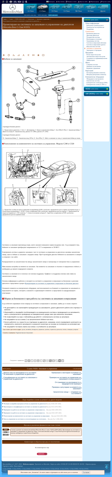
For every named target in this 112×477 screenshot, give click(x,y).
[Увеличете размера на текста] (18, 55)
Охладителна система (93, 37)
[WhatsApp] (47, 360)
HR (74, 464)
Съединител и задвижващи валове (97, 58)
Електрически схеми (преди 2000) (97, 82)
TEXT (5, 429)
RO (76, 464)
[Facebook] (29, 360)
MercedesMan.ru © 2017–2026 (12, 464)
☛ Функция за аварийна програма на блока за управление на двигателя (31, 404)
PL (79, 464)
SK (81, 464)
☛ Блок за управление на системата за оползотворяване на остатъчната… (32, 419)
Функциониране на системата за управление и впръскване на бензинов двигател (51, 283)
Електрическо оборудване (95, 77)
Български (52, 1)
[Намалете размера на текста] (13, 55)
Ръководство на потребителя (95, 27)
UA (69, 464)
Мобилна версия (28, 464)
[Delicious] (56, 360)
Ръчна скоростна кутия (94, 54)
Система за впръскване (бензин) (96, 43)
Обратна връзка (95, 1)
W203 (53, 15)
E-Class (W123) (45, 469)
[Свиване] (107, 20)
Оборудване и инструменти (95, 79)
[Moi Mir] (38, 360)
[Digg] (59, 360)
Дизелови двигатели (93, 35)
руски (23, 329)
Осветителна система (93, 81)
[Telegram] (41, 360)
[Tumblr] (53, 360)
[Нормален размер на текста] (23, 55)
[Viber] (44, 360)
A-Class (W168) (7, 469)
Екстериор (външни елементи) (96, 72)
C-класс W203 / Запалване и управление (42, 369)
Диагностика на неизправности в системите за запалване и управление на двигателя (20, 373)
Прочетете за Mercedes (42, 464)
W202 (42, 15)
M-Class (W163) (83, 469)
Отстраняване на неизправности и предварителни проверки (68, 383)
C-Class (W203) (36, 469)
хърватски (53, 329)
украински (41, 329)
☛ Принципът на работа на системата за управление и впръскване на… (31, 410)
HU (83, 464)
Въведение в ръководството (95, 25)
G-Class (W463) (74, 469)
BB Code (6, 435)
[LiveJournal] (50, 360)
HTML (6, 432)
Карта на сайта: (56, 464)
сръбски (47, 329)
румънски (59, 329)
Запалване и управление (94, 48)
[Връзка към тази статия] (33, 55)
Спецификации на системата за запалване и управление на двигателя (20, 378)
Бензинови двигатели (93, 33)
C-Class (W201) (16, 469)
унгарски (75, 329)
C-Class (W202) (26, 469)
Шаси (88, 62)
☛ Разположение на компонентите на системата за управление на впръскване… (34, 416)
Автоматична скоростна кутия (96, 56)
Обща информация (92, 23)
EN (62, 464)
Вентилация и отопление (94, 39)
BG (64, 464)
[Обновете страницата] (8, 55)
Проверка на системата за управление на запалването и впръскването (65, 378)
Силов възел (90, 31)
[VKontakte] (26, 360)
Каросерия (89, 71)
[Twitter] (32, 360)
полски (64, 329)
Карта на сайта (84, 1)
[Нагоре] (106, 466)
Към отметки (61, 1)
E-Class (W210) (64, 469)
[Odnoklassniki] (35, 360)
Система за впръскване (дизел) (96, 44)
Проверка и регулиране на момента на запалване (66, 388)
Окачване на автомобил (94, 66)
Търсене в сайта (106, 1)
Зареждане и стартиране (94, 50)
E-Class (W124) (55, 469)
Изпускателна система (93, 46)
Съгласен (86, 472)
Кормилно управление (93, 68)
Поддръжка (90, 29)
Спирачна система (92, 64)
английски (28, 329)
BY (67, 464)
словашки (70, 329)
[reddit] (62, 360)
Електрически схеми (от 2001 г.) (96, 84)
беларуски (35, 329)
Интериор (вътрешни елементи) (96, 74)
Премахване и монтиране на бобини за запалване (66, 373)
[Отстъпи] (3, 55)
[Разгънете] (107, 89)
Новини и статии (72, 1)
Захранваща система (93, 41)
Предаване (89, 52)
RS (72, 464)
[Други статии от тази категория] (28, 55)
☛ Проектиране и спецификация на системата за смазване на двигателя (31, 407)
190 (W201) (30, 15)
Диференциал (91, 60)
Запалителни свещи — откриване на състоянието (67, 392)
